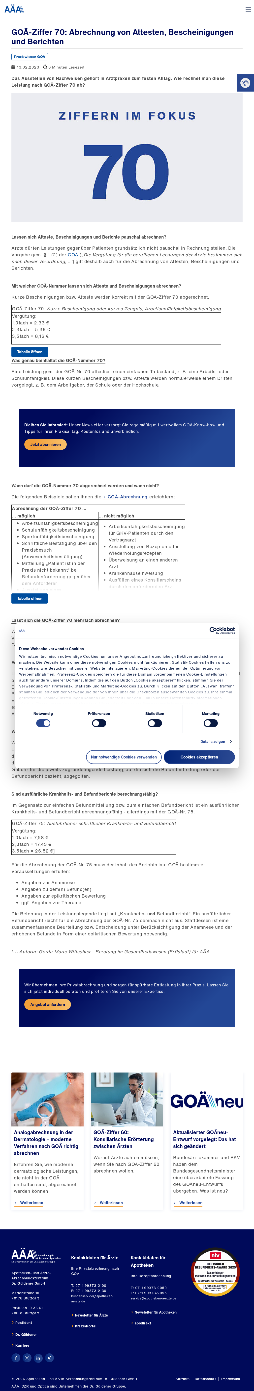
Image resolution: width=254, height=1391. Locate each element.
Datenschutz (206, 1378)
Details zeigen (212, 741)
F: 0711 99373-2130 (88, 1290)
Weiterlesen (31, 1203)
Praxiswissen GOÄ (29, 56)
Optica (43, 1386)
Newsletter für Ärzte (91, 1315)
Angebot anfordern (47, 1004)
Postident (23, 1322)
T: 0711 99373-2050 (149, 1287)
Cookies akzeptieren (199, 757)
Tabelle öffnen (29, 352)
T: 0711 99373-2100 (88, 1285)
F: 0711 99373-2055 (149, 1292)
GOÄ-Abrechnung (128, 496)
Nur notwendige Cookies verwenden (124, 757)
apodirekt (143, 1323)
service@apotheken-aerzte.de (153, 1298)
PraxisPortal (85, 1326)
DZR (25, 1386)
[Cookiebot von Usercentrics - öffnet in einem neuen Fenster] (213, 630)
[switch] (99, 723)
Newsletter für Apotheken (156, 1312)
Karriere (22, 1345)
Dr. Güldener (26, 1334)
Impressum (230, 1378)
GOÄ (73, 254)
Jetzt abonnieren (45, 444)
